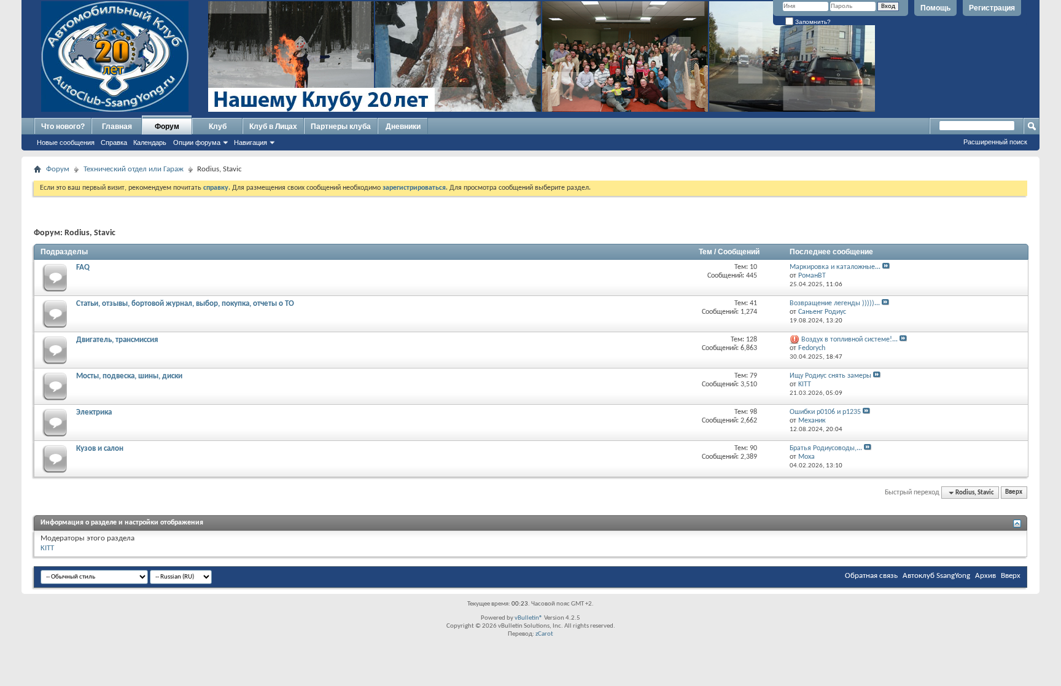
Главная (117, 126)
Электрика (94, 412)
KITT (47, 548)
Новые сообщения (66, 142)
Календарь (149, 142)
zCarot (544, 634)
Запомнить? (812, 21)
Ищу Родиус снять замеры (830, 376)
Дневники (403, 126)
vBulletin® (529, 618)
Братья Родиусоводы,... (826, 448)
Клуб (218, 126)
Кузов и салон (99, 449)
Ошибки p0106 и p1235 (825, 412)
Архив (985, 576)
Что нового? (63, 126)
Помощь (935, 8)
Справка (114, 142)
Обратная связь (871, 576)
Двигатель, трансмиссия (117, 340)
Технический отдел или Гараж (134, 169)
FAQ (83, 267)
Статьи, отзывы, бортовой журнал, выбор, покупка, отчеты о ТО (185, 304)
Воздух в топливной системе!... (849, 339)
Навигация (250, 142)
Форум (167, 126)
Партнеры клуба (341, 126)
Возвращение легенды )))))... (835, 303)
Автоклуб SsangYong (936, 576)
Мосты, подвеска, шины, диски (129, 376)
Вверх (1013, 492)
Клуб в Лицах (273, 126)
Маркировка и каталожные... (835, 267)
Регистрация (992, 8)
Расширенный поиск (995, 142)
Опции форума (196, 142)
